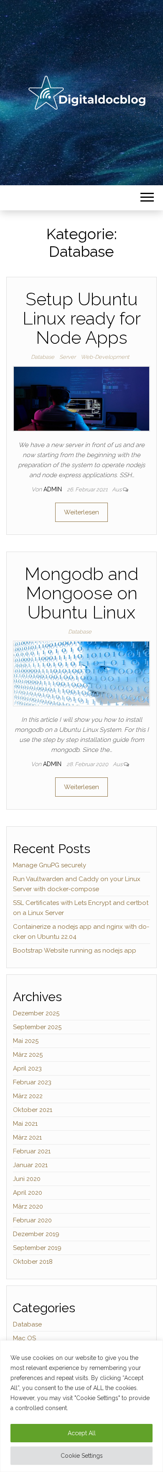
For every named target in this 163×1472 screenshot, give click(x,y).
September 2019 (37, 1248)
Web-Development (105, 357)
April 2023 (27, 1068)
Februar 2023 (32, 1082)
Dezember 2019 (36, 1234)
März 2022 (28, 1096)
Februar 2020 (32, 1220)
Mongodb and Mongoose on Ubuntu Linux (81, 593)
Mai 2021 (25, 1123)
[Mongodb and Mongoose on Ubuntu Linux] (81, 673)
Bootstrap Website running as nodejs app (74, 950)
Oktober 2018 (33, 1261)
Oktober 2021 (32, 1110)
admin (53, 489)
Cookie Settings (82, 1455)
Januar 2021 (30, 1165)
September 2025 (37, 1027)
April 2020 (27, 1192)
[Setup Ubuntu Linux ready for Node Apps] (81, 398)
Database (42, 357)
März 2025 (28, 1054)
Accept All (82, 1433)
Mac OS (24, 1338)
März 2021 (27, 1137)
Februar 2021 (32, 1151)
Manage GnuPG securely (49, 865)
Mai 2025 (25, 1041)
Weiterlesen (81, 512)
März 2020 (28, 1206)
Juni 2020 (27, 1179)
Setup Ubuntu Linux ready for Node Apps (82, 318)
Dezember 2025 (36, 1013)
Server (67, 357)
